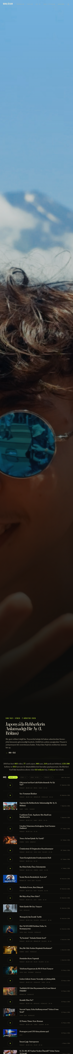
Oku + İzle (11, 753)
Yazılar (30, 4)
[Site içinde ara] (68, 4)
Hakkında (61, 4)
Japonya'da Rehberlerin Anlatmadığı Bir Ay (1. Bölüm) (25, 728)
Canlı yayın (35, 777)
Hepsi (13, 777)
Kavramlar (20, 4)
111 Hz (38, 4)
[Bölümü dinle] (10, 785)
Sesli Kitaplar (49, 4)
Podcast (48, 777)
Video (23, 777)
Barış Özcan (8, 3)
